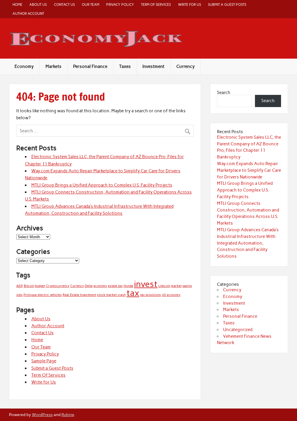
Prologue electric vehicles (42, 295)
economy (100, 286)
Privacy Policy (120, 4)
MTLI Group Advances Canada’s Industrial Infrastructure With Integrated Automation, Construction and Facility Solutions (248, 243)
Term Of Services (156, 4)
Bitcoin (29, 286)
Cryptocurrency (57, 286)
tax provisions (150, 295)
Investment (153, 66)
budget (40, 286)
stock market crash (111, 295)
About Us (38, 4)
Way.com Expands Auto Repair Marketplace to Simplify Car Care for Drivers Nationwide (249, 170)
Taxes (125, 66)
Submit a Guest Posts (227, 4)
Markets (53, 66)
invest (145, 284)
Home (17, 4)
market (176, 286)
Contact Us (64, 4)
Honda (128, 286)
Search (223, 92)
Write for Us (189, 4)
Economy (24, 66)
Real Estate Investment (79, 295)
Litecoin (164, 286)
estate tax (115, 286)
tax (132, 293)
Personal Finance (90, 66)
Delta (89, 286)
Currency (185, 66)
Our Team (90, 4)
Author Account (28, 13)
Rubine (67, 414)
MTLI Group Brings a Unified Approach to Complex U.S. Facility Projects (101, 185)
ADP (19, 286)
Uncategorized (237, 329)
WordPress (42, 414)
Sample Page (43, 361)
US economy (171, 295)
